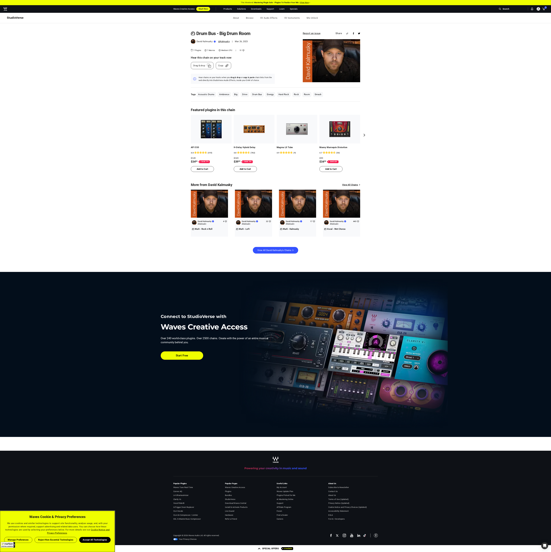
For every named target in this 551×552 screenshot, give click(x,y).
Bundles (228, 495)
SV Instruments (292, 18)
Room (307, 94)
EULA (330, 515)
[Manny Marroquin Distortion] (339, 129)
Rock (296, 94)
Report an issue (311, 33)
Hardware (229, 515)
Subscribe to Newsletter (338, 487)
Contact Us (333, 491)
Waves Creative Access (184, 9)
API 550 (195, 147)
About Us (332, 495)
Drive (244, 94)
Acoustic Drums (206, 94)
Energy (270, 94)
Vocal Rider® (179, 503)
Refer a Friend (231, 519)
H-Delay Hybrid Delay (245, 147)
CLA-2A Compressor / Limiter (185, 515)
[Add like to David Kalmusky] (226, 221)
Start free (203, 9)
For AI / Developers (336, 519)
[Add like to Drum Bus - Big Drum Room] (243, 50)
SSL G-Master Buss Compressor (187, 519)
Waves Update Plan (285, 491)
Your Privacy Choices (188, 539)
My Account (282, 487)
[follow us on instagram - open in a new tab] (344, 535)
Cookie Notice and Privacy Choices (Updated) (347, 507)
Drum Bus (257, 94)
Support (280, 503)
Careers (280, 519)
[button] (8, 545)
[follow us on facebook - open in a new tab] (331, 535)
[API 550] (211, 129)
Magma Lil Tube (285, 147)
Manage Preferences (18, 540)
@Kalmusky (224, 41)
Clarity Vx (177, 499)
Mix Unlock (312, 18)
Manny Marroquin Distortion (333, 147)
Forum (279, 511)
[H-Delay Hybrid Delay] (254, 129)
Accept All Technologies (95, 540)
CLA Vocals (178, 511)
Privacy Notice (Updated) (338, 503)
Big (235, 94)
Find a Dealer (282, 515)
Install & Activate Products (236, 507)
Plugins (228, 491)
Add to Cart (202, 169)
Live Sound (229, 511)
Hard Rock (284, 94)
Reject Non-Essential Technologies (55, 540)
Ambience (224, 94)
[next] (363, 135)
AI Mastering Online (285, 499)
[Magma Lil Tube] (297, 129)
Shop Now (304, 2)
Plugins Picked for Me (286, 495)
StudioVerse (230, 499)
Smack (318, 94)
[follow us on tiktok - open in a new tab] (364, 535)
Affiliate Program (284, 507)
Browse (249, 18)
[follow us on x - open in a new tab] (337, 535)
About (236, 18)
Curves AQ (177, 491)
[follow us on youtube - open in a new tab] (351, 535)
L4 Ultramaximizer (181, 495)
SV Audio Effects (269, 18)
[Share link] (347, 33)
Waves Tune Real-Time (183, 487)
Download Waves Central (235, 503)
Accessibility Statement (338, 511)
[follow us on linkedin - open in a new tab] (358, 535)
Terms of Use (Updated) (338, 499)
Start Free (182, 355)
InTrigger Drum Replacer (183, 507)
